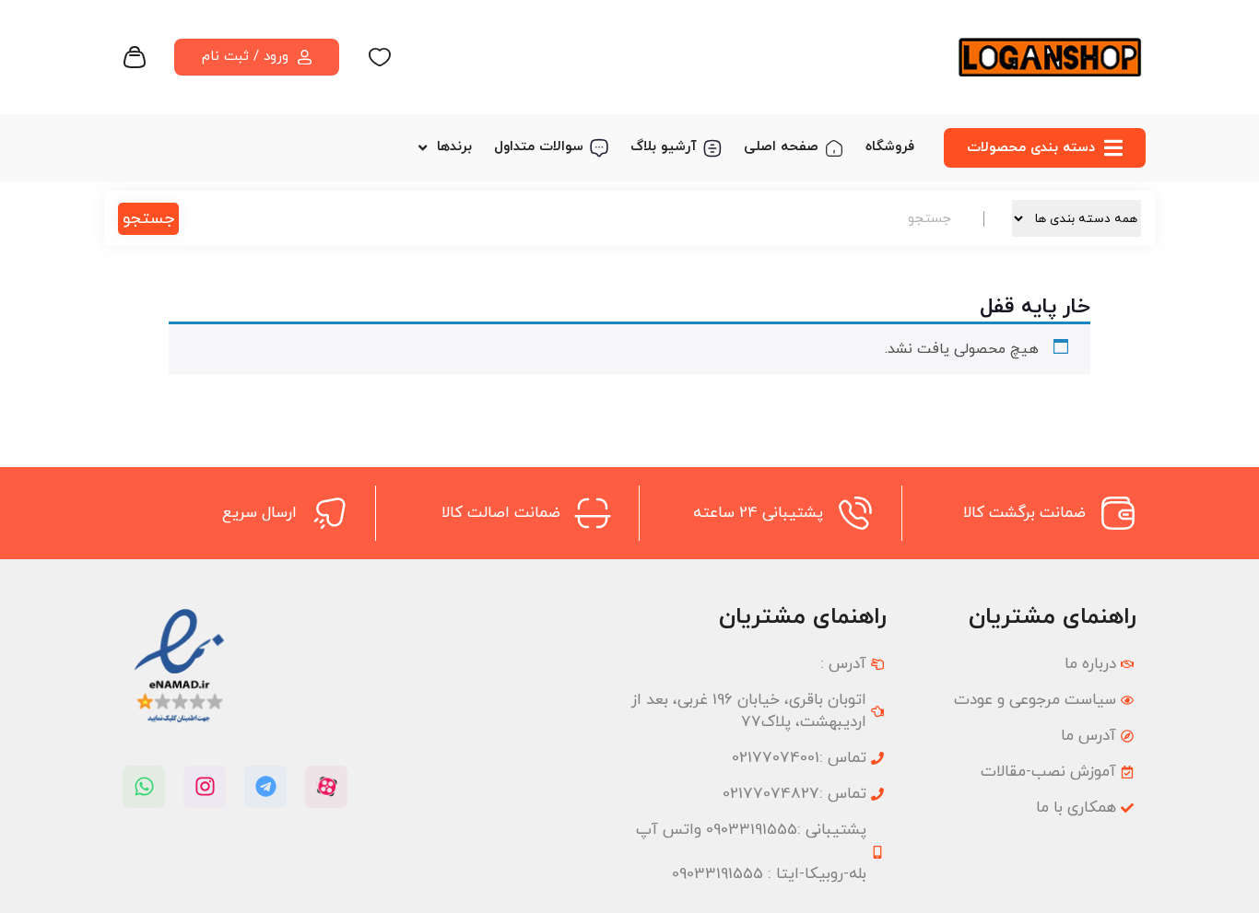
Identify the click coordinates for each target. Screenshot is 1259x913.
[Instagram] (204, 787)
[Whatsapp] (144, 787)
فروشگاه (889, 147)
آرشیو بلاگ (663, 147)
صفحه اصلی (781, 147)
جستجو (148, 218)
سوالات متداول (538, 147)
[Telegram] (265, 787)
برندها (454, 147)
